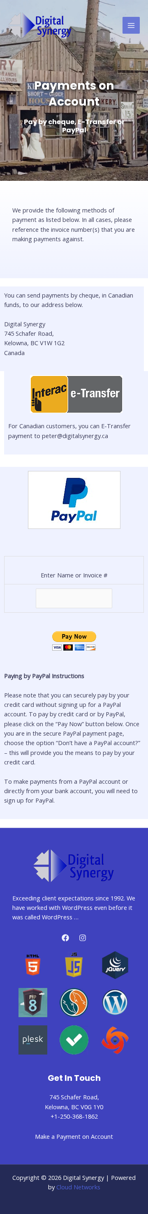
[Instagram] (82, 938)
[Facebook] (65, 938)
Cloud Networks (78, 1187)
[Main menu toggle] (131, 25)
